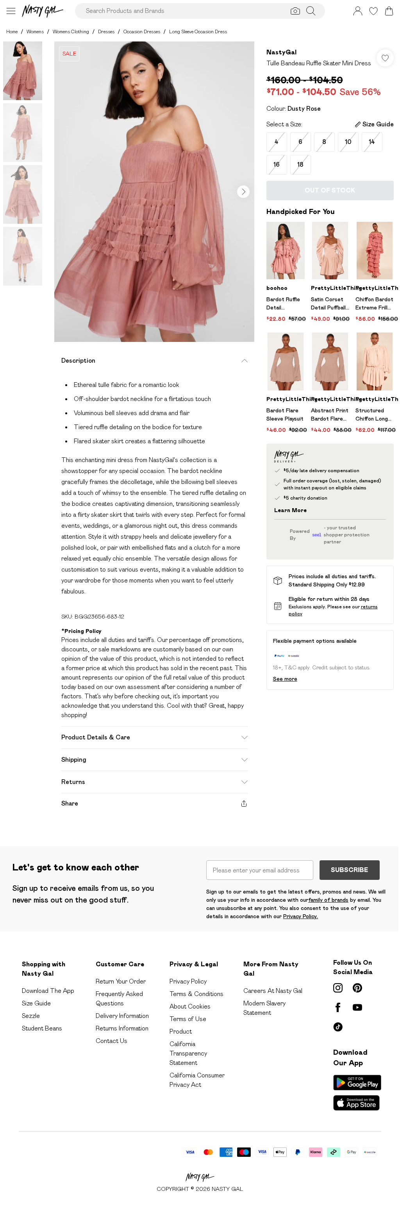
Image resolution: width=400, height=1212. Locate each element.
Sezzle (31, 1015)
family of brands (328, 900)
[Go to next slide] (243, 191)
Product (181, 1031)
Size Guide (36, 1003)
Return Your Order (121, 981)
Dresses (106, 31)
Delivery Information (122, 1015)
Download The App (48, 990)
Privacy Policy (188, 981)
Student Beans (42, 1028)
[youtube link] (357, 1007)
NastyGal (281, 52)
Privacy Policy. (300, 916)
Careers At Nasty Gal (272, 990)
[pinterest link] (357, 988)
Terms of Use (188, 1019)
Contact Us (111, 1041)
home (12, 31)
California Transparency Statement (188, 1053)
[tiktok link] (338, 1027)
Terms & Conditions (196, 994)
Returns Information (122, 1028)
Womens (35, 31)
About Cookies (190, 1006)
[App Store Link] (357, 1093)
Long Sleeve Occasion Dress (198, 31)
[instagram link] (338, 988)
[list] (154, 191)
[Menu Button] (11, 11)
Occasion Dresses (141, 31)
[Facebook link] (338, 1007)
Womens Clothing (71, 31)
